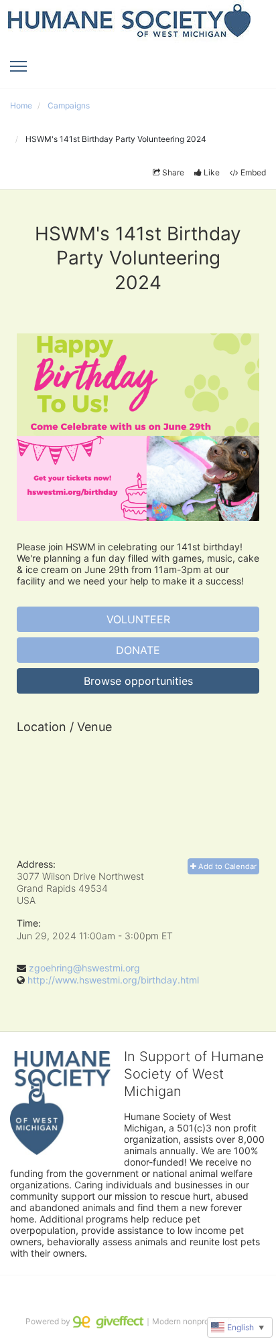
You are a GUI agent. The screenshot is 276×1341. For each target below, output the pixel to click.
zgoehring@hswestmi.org (84, 967)
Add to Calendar (226, 866)
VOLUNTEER (138, 619)
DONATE (138, 650)
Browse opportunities (138, 681)
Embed (253, 172)
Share (173, 172)
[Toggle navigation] (18, 66)
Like (212, 172)
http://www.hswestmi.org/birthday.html (113, 979)
